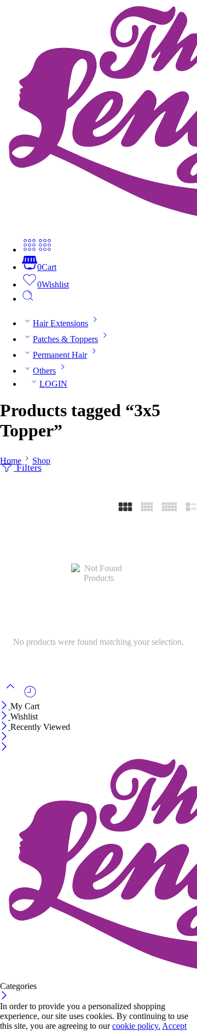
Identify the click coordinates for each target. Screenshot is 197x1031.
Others (44, 370)
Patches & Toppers (65, 339)
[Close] (5, 706)
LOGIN (53, 383)
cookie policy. (136, 1025)
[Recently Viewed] (30, 695)
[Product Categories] (29, 249)
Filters (28, 467)
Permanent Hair (60, 354)
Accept (174, 1025)
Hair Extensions (60, 323)
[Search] (28, 298)
